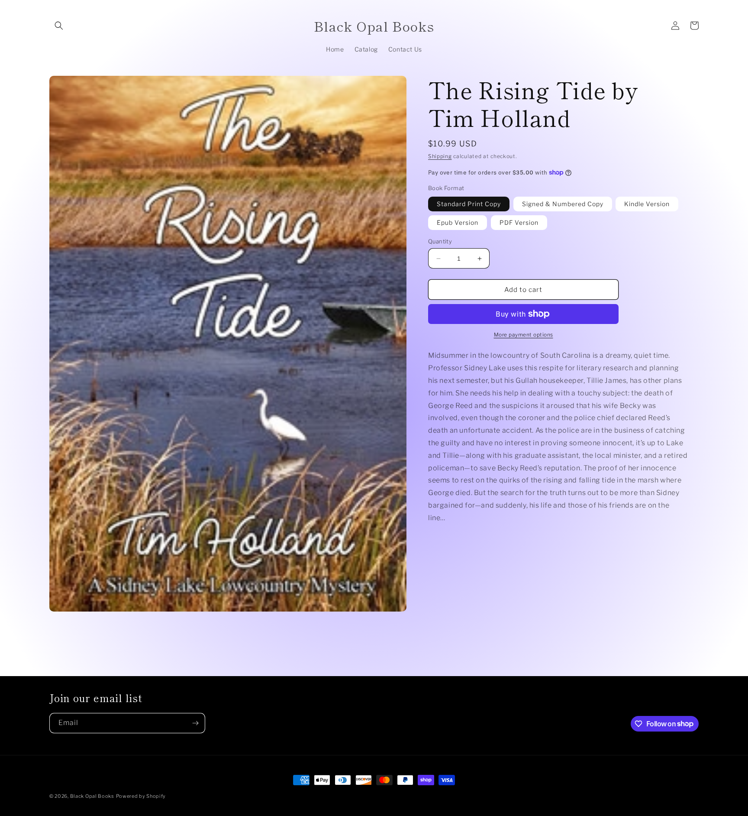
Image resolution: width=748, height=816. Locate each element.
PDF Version (519, 222)
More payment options (523, 334)
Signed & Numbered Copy (562, 203)
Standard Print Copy (469, 203)
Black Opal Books (92, 796)
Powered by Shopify (141, 796)
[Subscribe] (195, 723)
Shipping (440, 156)
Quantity (440, 241)
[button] (58, 25)
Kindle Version (647, 203)
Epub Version (457, 222)
